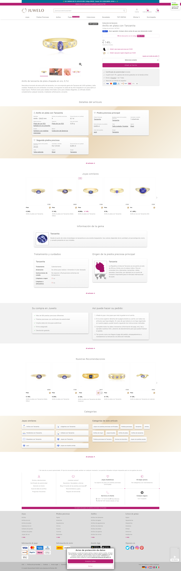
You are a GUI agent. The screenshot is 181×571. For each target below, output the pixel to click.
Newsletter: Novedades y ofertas (73, 483)
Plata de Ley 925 (58, 123)
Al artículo (89, 163)
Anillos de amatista (97, 526)
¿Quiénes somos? (73, 480)
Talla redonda (38, 152)
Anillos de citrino (96, 534)
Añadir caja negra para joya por (121, 49)
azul (95, 132)
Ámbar (128, 529)
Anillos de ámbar (96, 529)
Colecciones (91, 17)
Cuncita (58, 532)
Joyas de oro (26, 534)
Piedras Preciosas (42, 17)
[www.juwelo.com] (154, 567)
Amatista (59, 520)
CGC (23, 565)
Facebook (132, 548)
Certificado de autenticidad (38, 483)
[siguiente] (156, 198)
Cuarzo (58, 529)
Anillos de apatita (96, 532)
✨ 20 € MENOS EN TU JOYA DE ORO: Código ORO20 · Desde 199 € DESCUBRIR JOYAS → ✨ (90, 1)
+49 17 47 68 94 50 (104, 499)
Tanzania (115, 132)
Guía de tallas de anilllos (38, 489)
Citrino (58, 526)
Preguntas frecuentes (39, 492)
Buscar (124, 10)
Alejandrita (129, 523)
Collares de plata (27, 532)
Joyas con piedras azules (138, 439)
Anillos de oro (26, 520)
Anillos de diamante (97, 517)
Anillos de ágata (96, 520)
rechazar (104, 554)
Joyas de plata (111, 433)
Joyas (27, 17)
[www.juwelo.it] (157, 567)
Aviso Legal (54, 565)
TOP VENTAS (121, 17)
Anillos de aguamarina (98, 523)
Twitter (127, 548)
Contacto (64, 565)
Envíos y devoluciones (39, 480)
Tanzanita (97, 119)
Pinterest (142, 548)
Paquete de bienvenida (73, 492)
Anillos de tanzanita (137, 433)
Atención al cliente (39, 486)
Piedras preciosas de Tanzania (102, 439)
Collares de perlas (27, 529)
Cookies (45, 565)
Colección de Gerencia (60, 131)
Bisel (132, 126)
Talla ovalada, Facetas (120, 126)
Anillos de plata (123, 433)
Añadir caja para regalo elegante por (123, 53)
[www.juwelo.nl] (150, 567)
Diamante (59, 534)
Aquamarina (60, 523)
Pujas (73, 17)
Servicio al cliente (107, 496)
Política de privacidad (33, 565)
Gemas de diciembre (121, 439)
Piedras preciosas (126, 427)
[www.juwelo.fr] (147, 567)
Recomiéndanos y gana (73, 489)
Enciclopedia (151, 17)
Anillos (58, 17)
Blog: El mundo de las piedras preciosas (72, 486)
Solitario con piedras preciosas (41, 132)
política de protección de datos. (100, 557)
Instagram (137, 548)
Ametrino (128, 532)
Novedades (106, 17)
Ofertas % (136, 17)
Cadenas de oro (26, 526)
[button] (137, 11)
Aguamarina (129, 520)
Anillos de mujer (98, 433)
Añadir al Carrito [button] (131, 65)
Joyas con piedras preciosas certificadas (105, 427)
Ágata (58, 517)
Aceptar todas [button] (90, 561)
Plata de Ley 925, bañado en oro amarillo (42, 124)
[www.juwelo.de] (143, 567)
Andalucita (129, 534)
